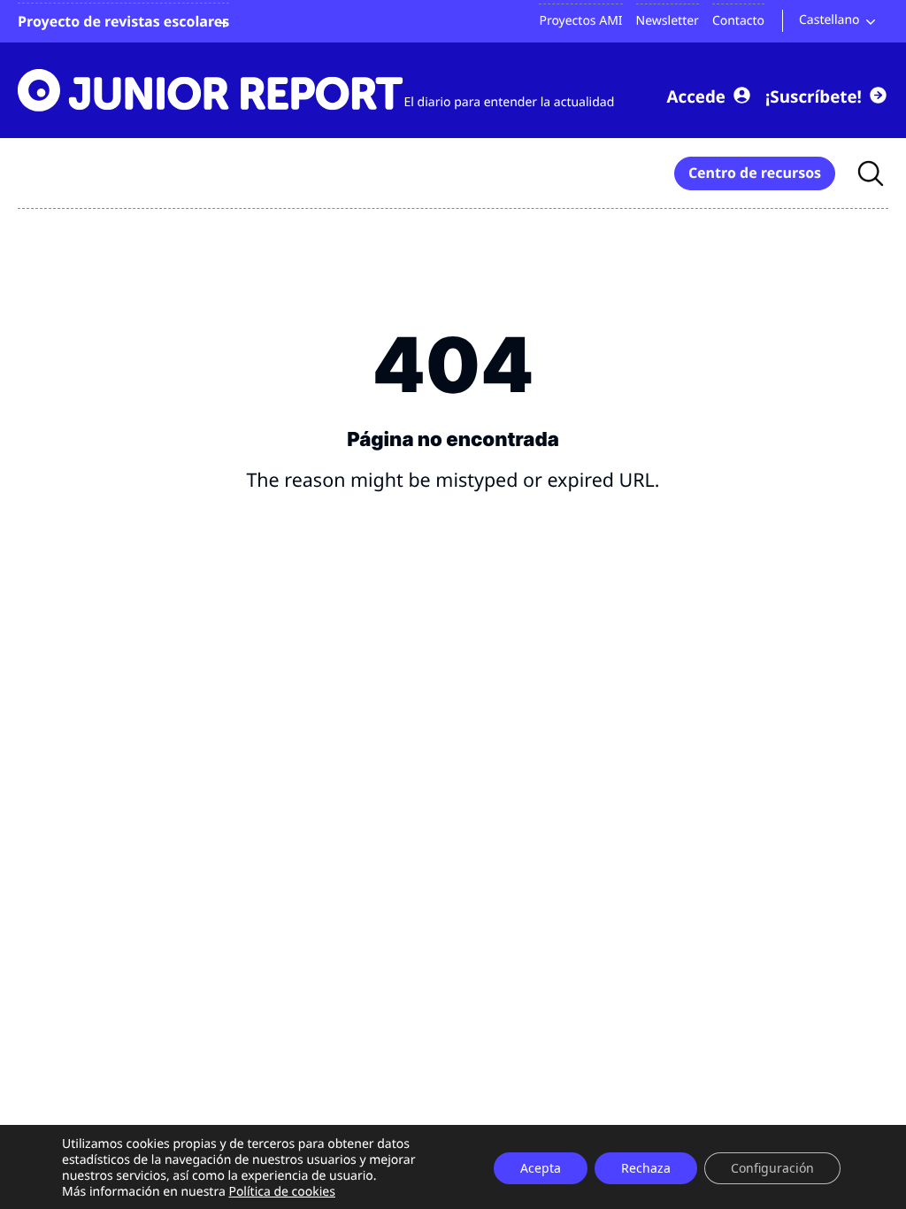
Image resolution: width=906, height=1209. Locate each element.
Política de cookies (281, 1191)
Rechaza (646, 1167)
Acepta (540, 1167)
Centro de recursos (754, 172)
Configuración (772, 1167)
